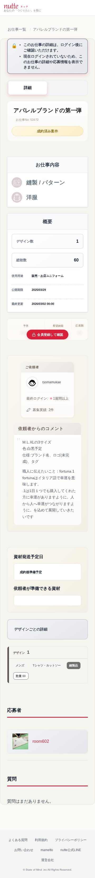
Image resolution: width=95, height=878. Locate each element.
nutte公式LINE (70, 850)
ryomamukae (51, 382)
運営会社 (47, 860)
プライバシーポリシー (71, 840)
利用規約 (41, 840)
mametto (47, 850)
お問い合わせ (23, 850)
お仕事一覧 (17, 29)
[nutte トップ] (16, 5)
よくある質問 (17, 840)
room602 (40, 741)
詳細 (28, 87)
